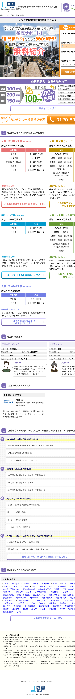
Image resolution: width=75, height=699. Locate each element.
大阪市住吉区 (54, 601)
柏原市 (42, 586)
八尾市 (20, 612)
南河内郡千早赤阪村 (11, 589)
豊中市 (62, 609)
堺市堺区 (17, 606)
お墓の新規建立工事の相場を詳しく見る (24, 204)
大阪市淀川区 (22, 603)
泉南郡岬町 (56, 606)
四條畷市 (15, 609)
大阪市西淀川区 (23, 601)
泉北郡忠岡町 (29, 606)
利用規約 (23, 681)
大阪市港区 (34, 598)
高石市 (34, 609)
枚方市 (55, 584)
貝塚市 (34, 586)
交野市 (51, 586)
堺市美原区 (63, 603)
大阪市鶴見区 (8, 603)
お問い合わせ (50, 681)
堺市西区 (6, 606)
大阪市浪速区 (61, 598)
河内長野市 (62, 586)
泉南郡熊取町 (43, 606)
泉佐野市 (6, 586)
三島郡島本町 (68, 589)
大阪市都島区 (47, 598)
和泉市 (16, 586)
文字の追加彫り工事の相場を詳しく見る (24, 322)
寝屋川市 (6, 592)
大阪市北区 (7, 598)
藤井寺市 (15, 584)
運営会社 (43, 681)
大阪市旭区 (55, 592)
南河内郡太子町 (44, 589)
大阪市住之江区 (39, 601)
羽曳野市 (26, 584)
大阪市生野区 (68, 595)
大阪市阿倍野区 (41, 592)
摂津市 (5, 609)
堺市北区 (52, 603)
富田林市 (52, 609)
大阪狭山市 (18, 592)
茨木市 (64, 584)
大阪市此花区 (21, 598)
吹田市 (25, 609)
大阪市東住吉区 (23, 595)
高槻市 (42, 609)
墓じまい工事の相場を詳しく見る (23, 275)
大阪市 (28, 592)
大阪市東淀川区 (39, 595)
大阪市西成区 (8, 601)
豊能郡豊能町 (8, 612)
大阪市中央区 (68, 592)
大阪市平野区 (54, 595)
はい (65, 46)
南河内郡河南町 (29, 589)
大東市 (5, 584)
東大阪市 (45, 584)
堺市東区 (41, 603)
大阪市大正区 (68, 601)
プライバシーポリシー (33, 681)
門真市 (25, 586)
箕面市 (56, 589)
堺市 (33, 603)
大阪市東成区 (8, 595)
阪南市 (35, 584)
